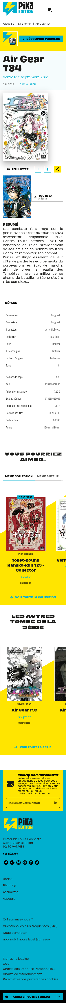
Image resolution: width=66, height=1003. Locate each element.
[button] (41, 39)
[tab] (11, 302)
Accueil (7, 23)
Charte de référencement (22, 974)
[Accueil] (18, 9)
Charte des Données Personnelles (29, 968)
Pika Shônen (24, 23)
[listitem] (6, 862)
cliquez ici (44, 793)
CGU (6, 963)
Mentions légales (16, 958)
